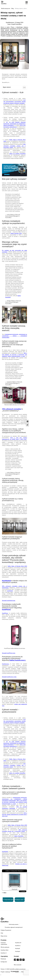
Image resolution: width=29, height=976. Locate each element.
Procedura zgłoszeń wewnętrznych (14, 927)
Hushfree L (18, 945)
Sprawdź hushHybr (7, 600)
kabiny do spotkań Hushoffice (17, 153)
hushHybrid (10, 590)
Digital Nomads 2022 (16, 233)
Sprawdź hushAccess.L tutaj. (9, 676)
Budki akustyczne (5, 8)
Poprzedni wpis (8, 899)
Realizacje (3, 958)
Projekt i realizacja (5, 971)
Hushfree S (3, 953)
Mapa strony (4, 936)
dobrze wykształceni (8, 125)
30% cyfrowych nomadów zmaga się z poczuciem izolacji (14, 146)
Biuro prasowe (17, 964)
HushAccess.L (5, 664)
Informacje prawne (13, 924)
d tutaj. (13, 600)
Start (4, 919)
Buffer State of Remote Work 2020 (17, 566)
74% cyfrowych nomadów (11, 409)
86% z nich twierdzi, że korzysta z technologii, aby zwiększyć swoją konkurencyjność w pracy (14, 354)
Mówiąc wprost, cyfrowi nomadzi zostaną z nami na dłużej (13, 16)
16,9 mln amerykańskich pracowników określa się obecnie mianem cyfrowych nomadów (14, 101)
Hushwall (14, 889)
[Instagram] (18, 960)
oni (7, 122)
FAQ (2, 933)
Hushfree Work (4, 950)
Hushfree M (18, 942)
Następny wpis (19, 899)
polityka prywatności (20, 969)
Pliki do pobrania (5, 947)
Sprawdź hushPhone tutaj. (8, 653)
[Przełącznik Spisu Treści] (23, 87)
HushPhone (5, 613)
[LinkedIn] (21, 960)
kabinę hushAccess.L (18, 660)
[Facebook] (15, 960)
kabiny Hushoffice (19, 836)
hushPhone (6, 609)
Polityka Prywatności (6, 930)
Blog (12, 8)
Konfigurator (4, 961)
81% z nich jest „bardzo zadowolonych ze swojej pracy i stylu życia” (14, 814)
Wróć (4, 892)
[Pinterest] (23, 960)
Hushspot (17, 951)
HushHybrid (6, 580)
